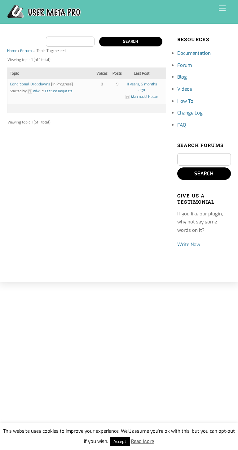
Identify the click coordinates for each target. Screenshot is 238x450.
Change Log (190, 113)
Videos (184, 89)
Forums (26, 50)
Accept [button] (119, 441)
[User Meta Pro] (44, 16)
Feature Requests (59, 91)
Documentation (194, 53)
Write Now (188, 244)
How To (185, 101)
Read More (142, 441)
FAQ (181, 125)
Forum (184, 65)
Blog (182, 77)
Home (12, 50)
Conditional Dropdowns (30, 84)
